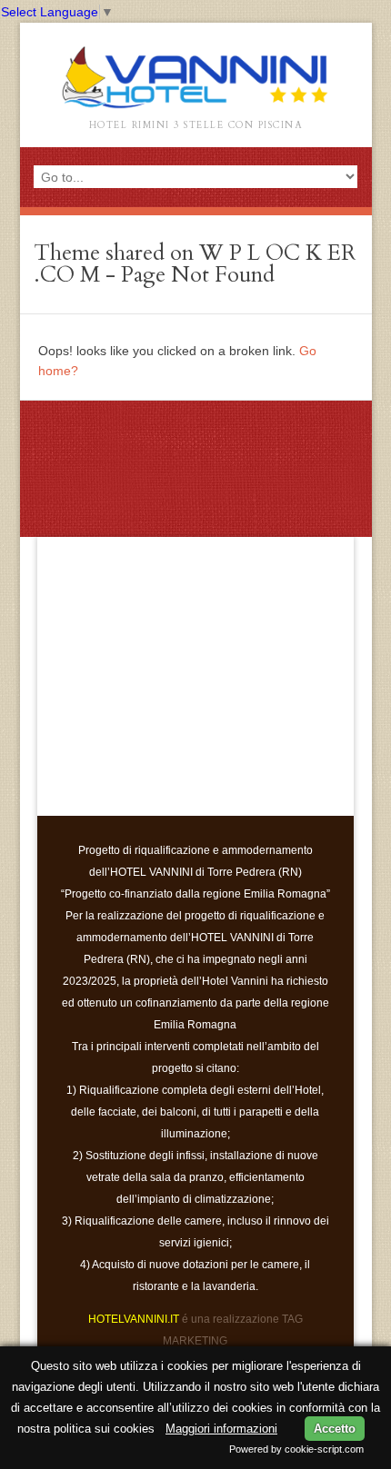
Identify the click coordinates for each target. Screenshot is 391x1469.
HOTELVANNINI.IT (133, 1319)
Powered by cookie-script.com (296, 1449)
